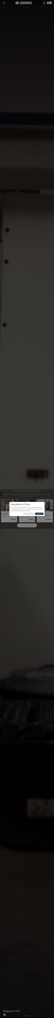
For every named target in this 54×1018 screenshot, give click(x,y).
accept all (39, 514)
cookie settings (28, 514)
